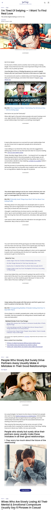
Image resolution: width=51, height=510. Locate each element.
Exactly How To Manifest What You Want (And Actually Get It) (25, 266)
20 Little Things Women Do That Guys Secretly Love (22, 263)
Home (2, 7)
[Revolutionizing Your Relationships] (25, 2)
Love (7, 7)
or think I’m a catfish (34, 161)
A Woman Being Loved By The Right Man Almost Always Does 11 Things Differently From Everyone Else (25, 328)
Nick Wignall (4, 369)
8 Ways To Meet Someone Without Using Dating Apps (23, 343)
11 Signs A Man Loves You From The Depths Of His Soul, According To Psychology (25, 269)
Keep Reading (25, 490)
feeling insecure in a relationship (26, 416)
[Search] (44, 2)
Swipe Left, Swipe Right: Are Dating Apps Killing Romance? (25, 347)
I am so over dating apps (15, 152)
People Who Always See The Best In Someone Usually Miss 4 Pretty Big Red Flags (26, 324)
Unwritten (3, 20)
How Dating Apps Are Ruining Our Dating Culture (22, 345)
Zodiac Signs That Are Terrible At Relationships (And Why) (24, 260)
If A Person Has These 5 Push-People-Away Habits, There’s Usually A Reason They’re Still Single (26, 332)
